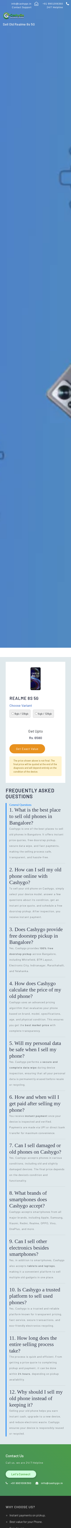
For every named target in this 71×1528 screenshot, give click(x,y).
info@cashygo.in (21, 3)
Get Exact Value (27, 748)
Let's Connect (20, 1474)
